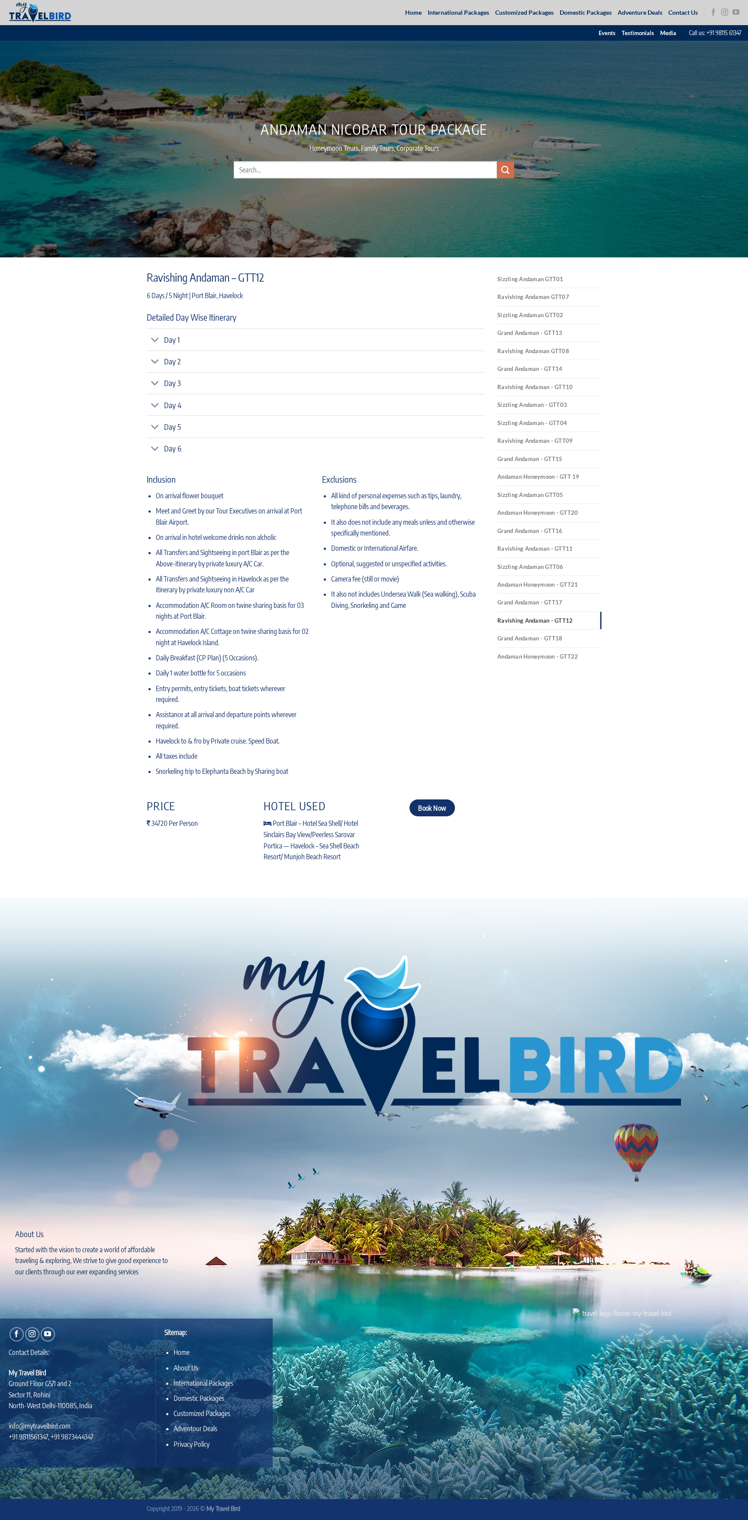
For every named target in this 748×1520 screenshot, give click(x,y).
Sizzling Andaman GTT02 (530, 315)
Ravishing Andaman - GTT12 (535, 620)
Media (668, 32)
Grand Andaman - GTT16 (529, 530)
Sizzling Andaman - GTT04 (532, 422)
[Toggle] (155, 340)
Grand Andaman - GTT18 (529, 638)
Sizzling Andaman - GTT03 (532, 404)
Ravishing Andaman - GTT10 (535, 386)
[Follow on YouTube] (735, 12)
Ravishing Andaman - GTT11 (535, 548)
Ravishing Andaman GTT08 (533, 351)
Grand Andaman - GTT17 (529, 602)
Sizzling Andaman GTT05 (530, 494)
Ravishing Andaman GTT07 (533, 296)
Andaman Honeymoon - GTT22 (537, 656)
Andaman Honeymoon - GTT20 (537, 512)
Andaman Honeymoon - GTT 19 (538, 476)
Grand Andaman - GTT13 (529, 332)
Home (413, 12)
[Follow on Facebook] (713, 12)
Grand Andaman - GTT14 (529, 368)
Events (607, 32)
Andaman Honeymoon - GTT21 (537, 584)
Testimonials (638, 32)
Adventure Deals (640, 12)
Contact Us (683, 12)
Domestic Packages (586, 12)
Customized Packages (524, 12)
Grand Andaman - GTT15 (529, 458)
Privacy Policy (192, 1444)
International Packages (458, 12)
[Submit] (505, 169)
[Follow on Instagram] (724, 12)
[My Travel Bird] (44, 12)
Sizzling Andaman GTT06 (530, 566)
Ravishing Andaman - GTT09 (535, 440)
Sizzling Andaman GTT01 (530, 279)
